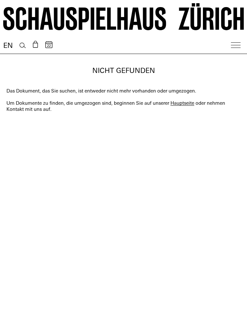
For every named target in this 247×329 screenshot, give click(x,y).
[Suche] (22, 45)
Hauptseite (182, 103)
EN (8, 46)
